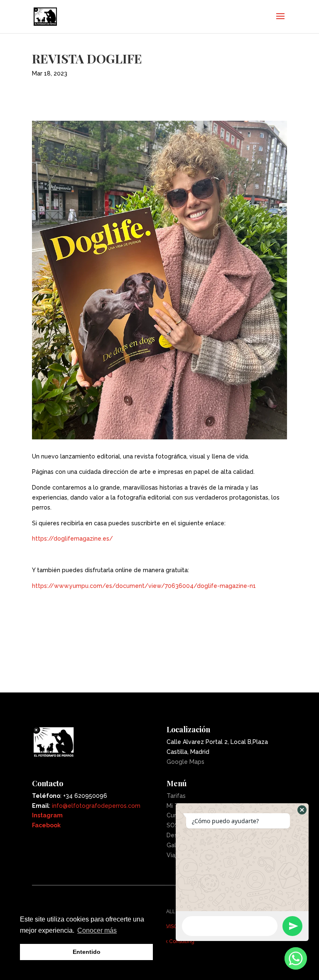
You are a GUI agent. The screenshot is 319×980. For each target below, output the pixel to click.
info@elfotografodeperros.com (96, 805)
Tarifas (176, 795)
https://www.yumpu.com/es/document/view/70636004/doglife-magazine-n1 (144, 586)
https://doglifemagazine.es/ (72, 538)
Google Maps (185, 761)
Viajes (175, 855)
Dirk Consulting (176, 941)
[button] (302, 809)
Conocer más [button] (97, 930)
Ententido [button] (87, 951)
